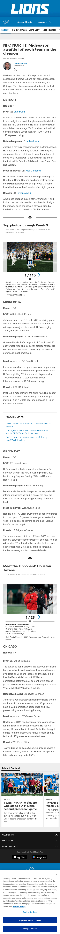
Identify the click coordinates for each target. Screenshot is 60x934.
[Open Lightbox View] (30, 269)
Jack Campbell (33, 170)
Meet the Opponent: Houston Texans (27, 568)
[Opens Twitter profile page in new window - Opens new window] (15, 69)
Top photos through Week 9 (25, 225)
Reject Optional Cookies (30, 920)
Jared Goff (19, 111)
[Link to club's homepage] (5, 20)
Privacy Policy (19, 906)
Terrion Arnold (23, 193)
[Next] (39, 274)
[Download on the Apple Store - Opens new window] (19, 857)
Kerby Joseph (33, 141)
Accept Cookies (30, 928)
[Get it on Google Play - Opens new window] (39, 858)
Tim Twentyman (20, 63)
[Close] (56, 874)
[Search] (51, 22)
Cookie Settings (30, 912)
